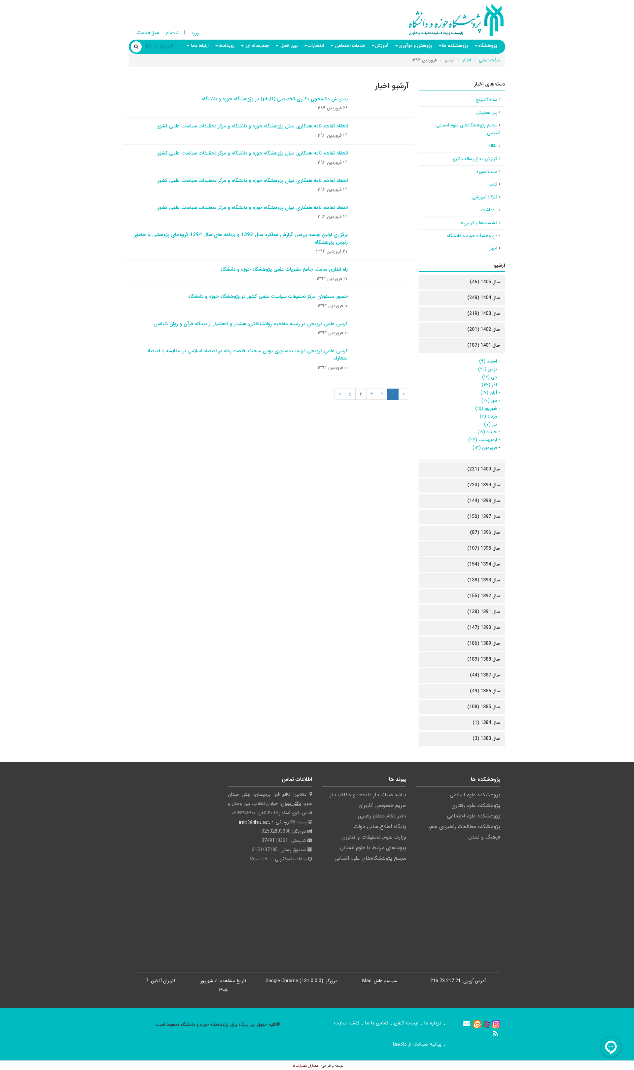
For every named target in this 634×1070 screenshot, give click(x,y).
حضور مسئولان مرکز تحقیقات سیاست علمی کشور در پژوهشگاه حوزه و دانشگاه (268, 296)
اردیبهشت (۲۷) (482, 439)
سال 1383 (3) (486, 738)
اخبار (467, 60)
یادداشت (489, 210)
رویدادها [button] (226, 45)
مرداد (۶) (488, 416)
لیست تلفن (406, 1023)
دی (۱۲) (489, 377)
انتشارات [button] (316, 45)
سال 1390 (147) (483, 627)
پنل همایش (486, 112)
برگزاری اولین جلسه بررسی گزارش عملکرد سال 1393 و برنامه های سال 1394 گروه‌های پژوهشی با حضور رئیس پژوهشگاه (241, 238)
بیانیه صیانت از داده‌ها (417, 1044)
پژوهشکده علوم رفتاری (475, 805)
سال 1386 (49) (485, 691)
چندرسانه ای (256, 45)
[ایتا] (477, 1024)
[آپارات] (486, 1024)
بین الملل (288, 45)
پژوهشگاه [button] (487, 45)
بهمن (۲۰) (487, 369)
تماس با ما (376, 1023)
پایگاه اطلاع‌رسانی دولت (379, 826)
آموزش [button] (382, 45)
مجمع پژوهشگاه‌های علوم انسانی (370, 858)
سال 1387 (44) (485, 675)
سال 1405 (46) (485, 282)
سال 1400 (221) (483, 469)
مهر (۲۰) (489, 400)
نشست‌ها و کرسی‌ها (478, 222)
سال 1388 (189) (483, 659)
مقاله (492, 146)
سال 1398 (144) (483, 500)
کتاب (493, 184)
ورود (195, 33)
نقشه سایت (346, 1023)
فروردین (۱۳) (485, 447)
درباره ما (432, 1023)
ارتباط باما (199, 45)
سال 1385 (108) (483, 706)
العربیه (166, 46)
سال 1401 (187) (483, 345)
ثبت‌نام (172, 33)
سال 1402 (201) (483, 329)
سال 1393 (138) (483, 580)
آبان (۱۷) (488, 392)
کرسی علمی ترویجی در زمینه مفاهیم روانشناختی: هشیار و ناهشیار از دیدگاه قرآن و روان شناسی (251, 324)
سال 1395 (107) (483, 548)
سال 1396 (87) (485, 532)
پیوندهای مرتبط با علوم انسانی (373, 848)
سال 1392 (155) (483, 596)
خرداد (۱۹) (487, 431)
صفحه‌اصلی (489, 60)
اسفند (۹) (488, 361)
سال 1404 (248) (483, 297)
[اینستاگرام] (496, 1024)
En (148, 46)
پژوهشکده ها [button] (455, 45)
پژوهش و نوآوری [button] (415, 45)
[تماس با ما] (467, 1023)
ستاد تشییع (486, 99)
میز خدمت (147, 32)
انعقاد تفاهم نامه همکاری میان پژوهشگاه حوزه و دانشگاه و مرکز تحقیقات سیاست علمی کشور (253, 126)
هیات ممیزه (486, 171)
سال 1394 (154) (483, 564)
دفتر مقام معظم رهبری (382, 816)
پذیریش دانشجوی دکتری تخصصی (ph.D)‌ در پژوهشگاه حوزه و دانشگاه (275, 99)
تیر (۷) (490, 424)
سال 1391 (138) (483, 611)
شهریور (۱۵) (486, 408)
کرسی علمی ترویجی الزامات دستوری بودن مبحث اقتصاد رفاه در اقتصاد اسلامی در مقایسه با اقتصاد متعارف (247, 354)
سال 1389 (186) (483, 643)
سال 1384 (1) (486, 722)
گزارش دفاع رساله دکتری (474, 158)
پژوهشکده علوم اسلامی (475, 795)
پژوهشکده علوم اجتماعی (473, 816)
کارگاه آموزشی (484, 197)
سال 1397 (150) (483, 516)
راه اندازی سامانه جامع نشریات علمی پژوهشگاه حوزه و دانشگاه (284, 269)
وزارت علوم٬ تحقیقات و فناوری (373, 837)
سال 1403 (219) (483, 313)
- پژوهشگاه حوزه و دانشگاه (472, 235)
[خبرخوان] (495, 1034)
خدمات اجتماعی (349, 45)
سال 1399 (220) (483, 485)
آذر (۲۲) (489, 385)
